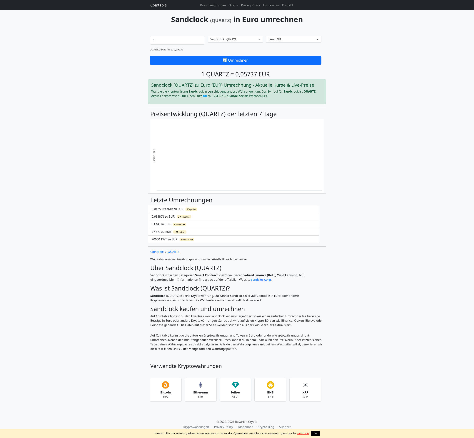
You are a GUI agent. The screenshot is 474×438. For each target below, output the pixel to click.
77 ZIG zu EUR (169, 232)
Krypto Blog (266, 427)
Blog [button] (232, 5)
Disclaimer (245, 427)
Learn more (303, 433)
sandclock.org (261, 280)
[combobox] (235, 39)
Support (285, 427)
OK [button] (315, 433)
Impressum (271, 5)
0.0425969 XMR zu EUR (174, 209)
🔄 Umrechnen (235, 60)
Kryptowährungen (213, 5)
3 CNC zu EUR (168, 224)
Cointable (158, 5)
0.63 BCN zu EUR (171, 216)
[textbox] (233, 39)
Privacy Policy (250, 5)
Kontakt (287, 5)
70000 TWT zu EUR (172, 239)
